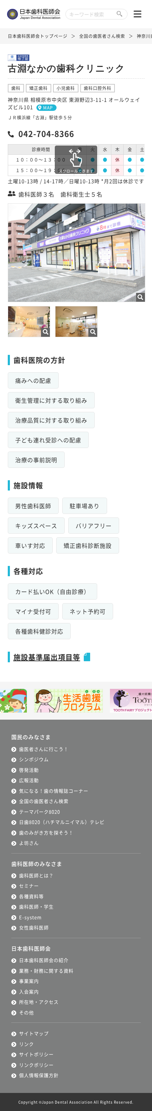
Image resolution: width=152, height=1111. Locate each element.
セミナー (29, 885)
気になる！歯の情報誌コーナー (53, 790)
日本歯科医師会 (31, 948)
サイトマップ (34, 1033)
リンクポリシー (36, 1064)
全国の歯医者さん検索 (102, 36)
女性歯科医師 (34, 927)
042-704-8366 (46, 133)
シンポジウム (34, 759)
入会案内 (29, 991)
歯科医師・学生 (36, 906)
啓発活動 (29, 769)
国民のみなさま (31, 737)
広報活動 (29, 780)
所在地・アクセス (39, 1001)
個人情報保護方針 (39, 1075)
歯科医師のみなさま (36, 863)
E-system (30, 917)
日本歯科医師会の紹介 (44, 960)
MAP (48, 107)
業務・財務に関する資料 (46, 970)
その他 (26, 1012)
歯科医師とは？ (36, 875)
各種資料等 (31, 896)
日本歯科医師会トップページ (38, 36)
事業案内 (29, 980)
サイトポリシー (36, 1054)
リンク (26, 1044)
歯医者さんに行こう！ (44, 749)
